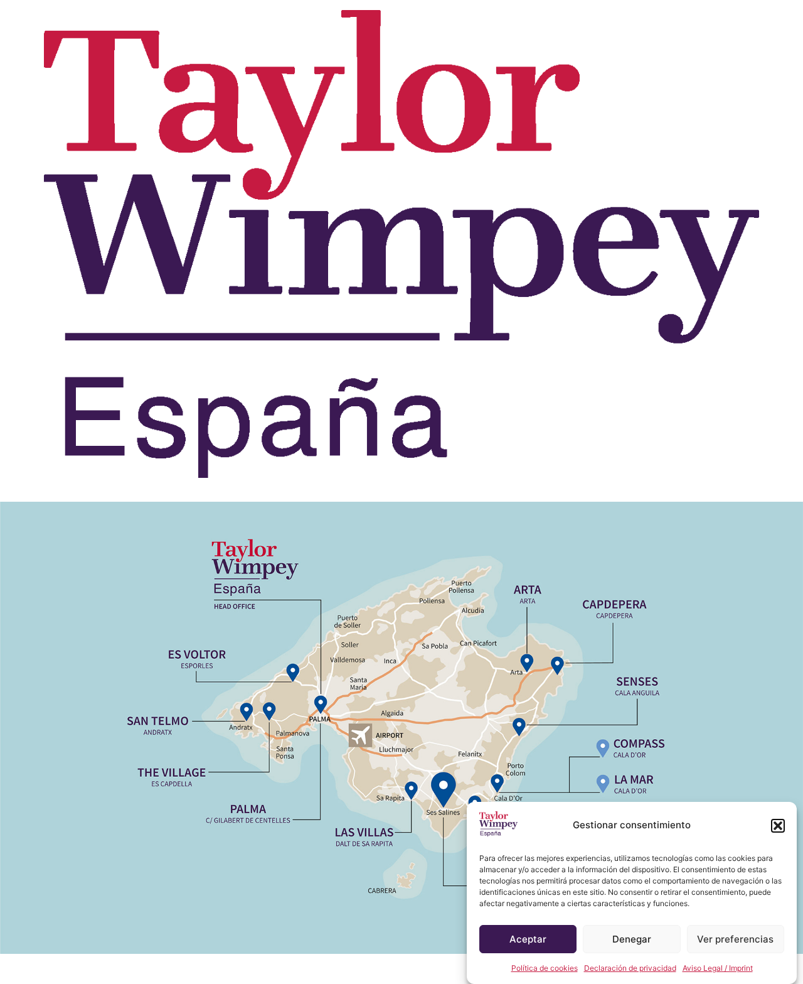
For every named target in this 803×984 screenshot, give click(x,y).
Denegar (631, 939)
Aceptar (527, 939)
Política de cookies (544, 968)
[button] (778, 825)
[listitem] (254, 574)
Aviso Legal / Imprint (718, 968)
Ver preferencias (735, 939)
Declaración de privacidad (630, 968)
